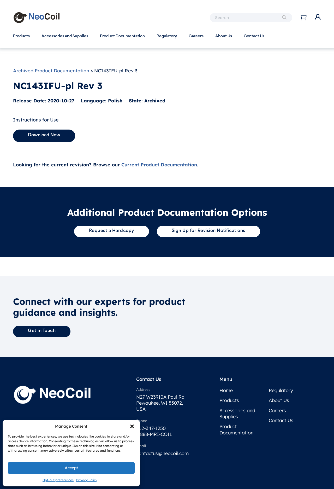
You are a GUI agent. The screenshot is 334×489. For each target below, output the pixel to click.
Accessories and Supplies (64, 36)
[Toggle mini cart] (303, 17)
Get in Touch (42, 331)
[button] (132, 426)
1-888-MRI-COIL (154, 434)
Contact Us (254, 36)
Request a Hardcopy (111, 231)
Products (21, 36)
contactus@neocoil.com (162, 453)
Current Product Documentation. (159, 165)
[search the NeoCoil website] (284, 17)
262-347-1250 (151, 428)
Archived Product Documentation (51, 71)
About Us (223, 36)
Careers (196, 36)
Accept (71, 467)
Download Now (44, 135)
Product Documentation (122, 36)
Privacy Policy (86, 480)
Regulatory (167, 36)
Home (226, 390)
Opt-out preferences (58, 480)
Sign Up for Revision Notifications (208, 231)
